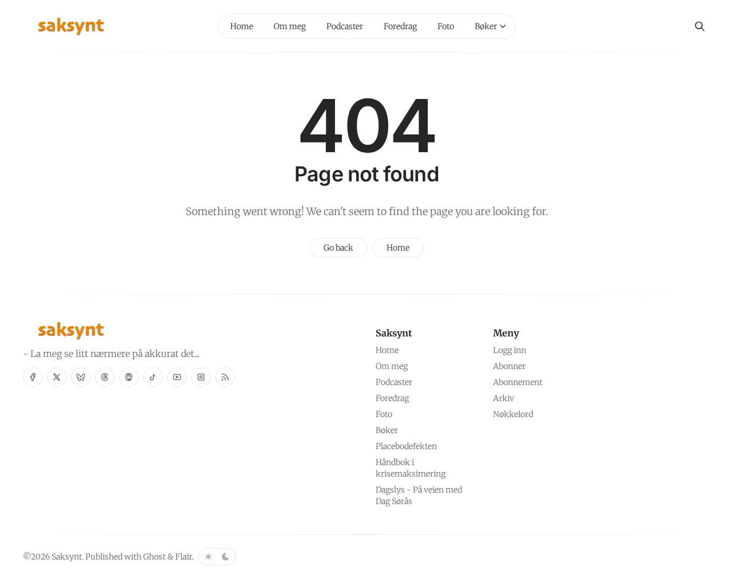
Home (398, 248)
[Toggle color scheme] (217, 556)
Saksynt (67, 557)
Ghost (154, 557)
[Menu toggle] (502, 26)
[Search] (699, 26)
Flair (183, 557)
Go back (338, 248)
